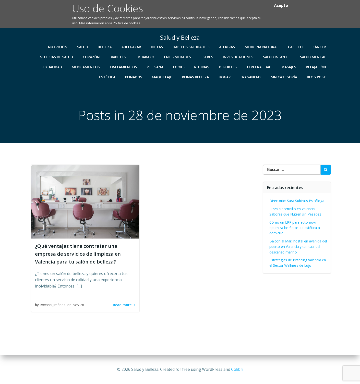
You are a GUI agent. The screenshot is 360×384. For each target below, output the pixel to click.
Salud (82, 47)
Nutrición (57, 47)
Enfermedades (177, 57)
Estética (107, 77)
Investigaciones (238, 57)
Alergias (227, 47)
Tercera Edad (259, 67)
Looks (178, 67)
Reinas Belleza (195, 77)
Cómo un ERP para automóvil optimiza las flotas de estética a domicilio (294, 228)
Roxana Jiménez (52, 304)
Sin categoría (284, 77)
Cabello (295, 47)
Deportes (228, 67)
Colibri (237, 369)
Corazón (91, 57)
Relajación (316, 67)
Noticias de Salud (56, 57)
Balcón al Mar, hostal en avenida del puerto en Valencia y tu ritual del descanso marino (298, 246)
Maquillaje (162, 77)
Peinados (133, 77)
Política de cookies (126, 23)
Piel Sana (155, 67)
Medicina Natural (261, 47)
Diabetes (117, 57)
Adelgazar (131, 47)
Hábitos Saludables (191, 47)
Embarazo (144, 57)
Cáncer (319, 47)
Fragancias (250, 77)
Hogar (225, 77)
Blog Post (316, 77)
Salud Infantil (276, 57)
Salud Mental (313, 57)
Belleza (105, 47)
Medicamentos (86, 67)
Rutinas (201, 67)
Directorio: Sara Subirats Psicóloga (296, 200)
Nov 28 (78, 304)
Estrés (207, 57)
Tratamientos (123, 67)
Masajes (288, 67)
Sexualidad (51, 67)
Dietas (157, 47)
